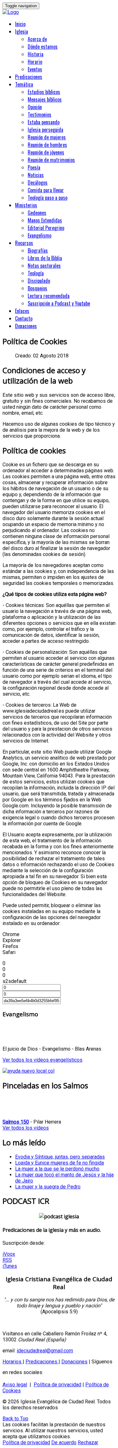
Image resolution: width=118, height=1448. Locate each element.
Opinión (35, 107)
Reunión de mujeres (47, 137)
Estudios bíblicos (44, 92)
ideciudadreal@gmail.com (45, 1351)
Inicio (20, 24)
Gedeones (37, 212)
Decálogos (38, 182)
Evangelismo (39, 235)
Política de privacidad (57, 1385)
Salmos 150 (16, 1122)
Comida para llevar (46, 190)
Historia (35, 54)
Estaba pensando (43, 122)
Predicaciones (28, 77)
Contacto (23, 318)
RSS (7, 1260)
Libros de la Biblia (45, 258)
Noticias (36, 175)
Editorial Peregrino (46, 228)
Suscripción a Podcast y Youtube (59, 303)
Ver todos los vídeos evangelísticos (42, 1060)
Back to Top (15, 1419)
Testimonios (39, 114)
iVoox (9, 1254)
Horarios (13, 1362)
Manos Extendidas (45, 220)
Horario (35, 61)
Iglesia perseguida (45, 129)
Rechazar (88, 1442)
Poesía (34, 167)
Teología (36, 273)
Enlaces (22, 311)
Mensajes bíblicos (45, 99)
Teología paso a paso (47, 197)
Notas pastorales (44, 265)
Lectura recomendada (49, 296)
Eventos (35, 69)
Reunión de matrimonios (51, 160)
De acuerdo (63, 1442)
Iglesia (21, 31)
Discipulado (39, 280)
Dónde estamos (43, 46)
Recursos (24, 243)
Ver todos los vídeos (26, 1128)
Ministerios (26, 205)
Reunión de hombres (47, 145)
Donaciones (26, 326)
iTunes (10, 1266)
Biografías (38, 250)
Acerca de (37, 39)
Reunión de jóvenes (46, 152)
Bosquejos (37, 288)
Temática (24, 84)
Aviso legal (15, 1385)
